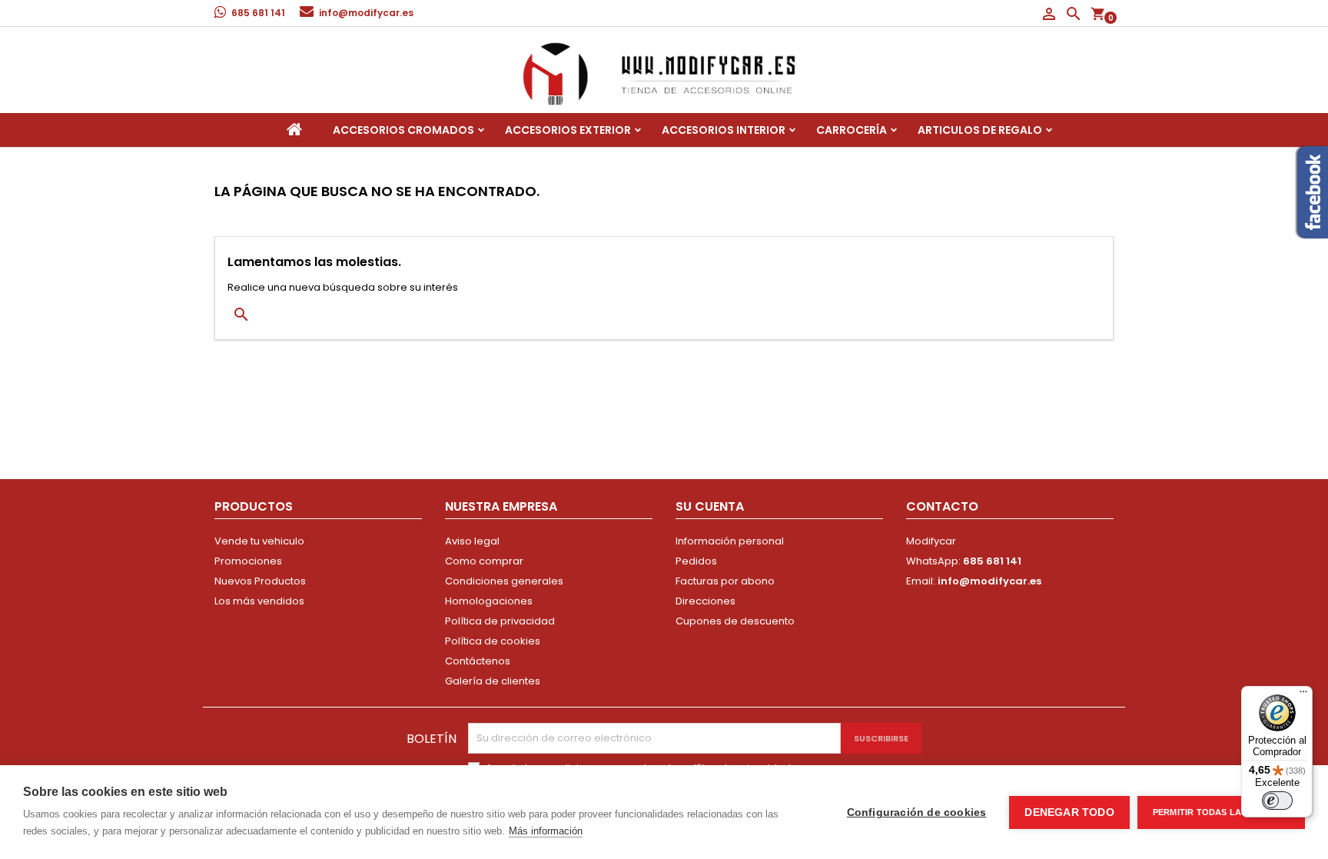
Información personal (730, 541)
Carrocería (851, 130)
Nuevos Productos (260, 581)
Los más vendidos (259, 601)
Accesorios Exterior (568, 130)
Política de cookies (492, 641)
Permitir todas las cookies (1221, 812)
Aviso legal (472, 541)
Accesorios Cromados (403, 130)
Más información (546, 831)
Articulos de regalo (980, 130)
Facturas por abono (725, 581)
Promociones (248, 561)
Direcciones (705, 601)
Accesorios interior (723, 130)
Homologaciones (489, 601)
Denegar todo (1069, 812)
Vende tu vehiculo (259, 541)
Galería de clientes (492, 681)
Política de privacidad (500, 621)
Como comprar (484, 561)
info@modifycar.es (366, 12)
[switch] (1277, 800)
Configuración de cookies (917, 812)
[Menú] (1303, 695)
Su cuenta (710, 506)
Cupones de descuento (735, 621)
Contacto (942, 506)
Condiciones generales (504, 581)
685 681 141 (258, 12)
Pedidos (696, 561)
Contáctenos (477, 661)
